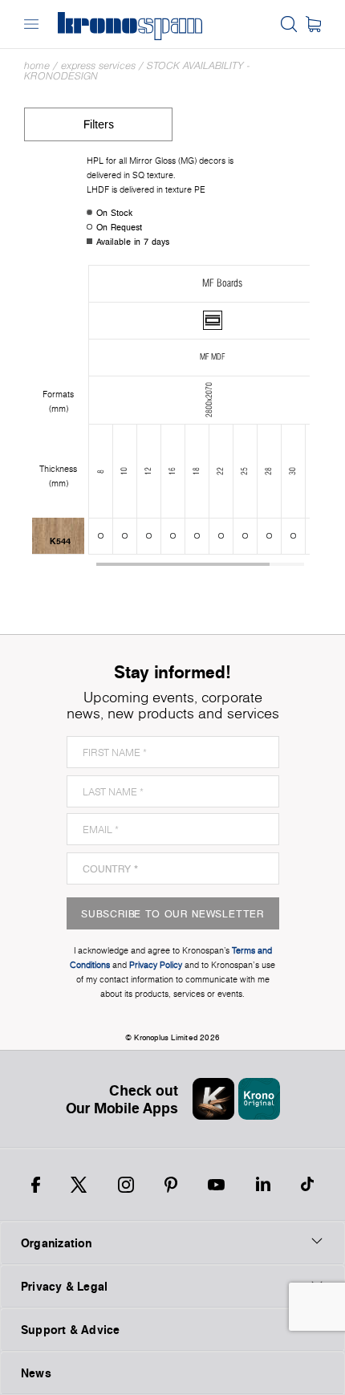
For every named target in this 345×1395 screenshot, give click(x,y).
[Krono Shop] (313, 24)
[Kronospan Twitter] (79, 1185)
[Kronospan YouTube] (216, 1185)
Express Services (98, 65)
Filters (98, 124)
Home (37, 65)
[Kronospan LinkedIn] (263, 1185)
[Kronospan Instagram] (126, 1185)
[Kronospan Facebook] (35, 1185)
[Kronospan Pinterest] (170, 1185)
